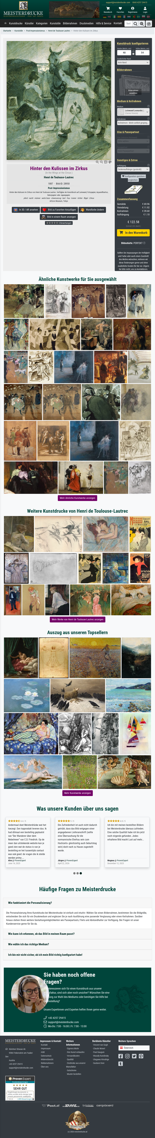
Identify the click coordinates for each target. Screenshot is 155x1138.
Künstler (29, 23)
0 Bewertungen (64, 223)
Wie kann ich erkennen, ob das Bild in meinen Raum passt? (41, 934)
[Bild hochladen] (149, 24)
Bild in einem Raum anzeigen (60, 216)
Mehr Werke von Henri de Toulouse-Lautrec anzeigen (77, 619)
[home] (5, 23)
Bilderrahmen (70, 23)
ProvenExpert (23, 860)
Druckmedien (87, 23)
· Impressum (45, 1048)
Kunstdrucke (15, 23)
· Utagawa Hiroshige (100, 1059)
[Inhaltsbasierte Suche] (142, 24)
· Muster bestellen (73, 1074)
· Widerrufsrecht (46, 1059)
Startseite (7, 30)
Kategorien (42, 23)
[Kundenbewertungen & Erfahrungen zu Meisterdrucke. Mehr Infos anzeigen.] (20, 1088)
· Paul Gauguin (98, 1052)
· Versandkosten (73, 1056)
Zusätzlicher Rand (124, 59)
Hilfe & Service (103, 23)
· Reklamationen (47, 1063)
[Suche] (135, 24)
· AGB (42, 1052)
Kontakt (118, 23)
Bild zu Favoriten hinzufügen (61, 209)
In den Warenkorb (135, 233)
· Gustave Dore (98, 1063)
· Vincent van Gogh (100, 1045)
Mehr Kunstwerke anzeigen (77, 793)
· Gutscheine (71, 1070)
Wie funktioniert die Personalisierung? (30, 903)
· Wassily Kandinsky (100, 1056)
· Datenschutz (45, 1056)
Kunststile (55, 23)
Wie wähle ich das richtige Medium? (28, 944)
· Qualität (70, 1059)
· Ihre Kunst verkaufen (75, 1052)
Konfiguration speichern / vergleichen (135, 178)
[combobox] (133, 62)
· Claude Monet (98, 1048)
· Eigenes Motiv (72, 1048)
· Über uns (44, 1066)
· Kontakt (44, 1045)
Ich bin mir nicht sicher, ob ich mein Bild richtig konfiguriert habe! (45, 955)
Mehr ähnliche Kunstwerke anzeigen (77, 498)
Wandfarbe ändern (94, 209)
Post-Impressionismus (35, 30)
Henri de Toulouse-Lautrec (59, 30)
